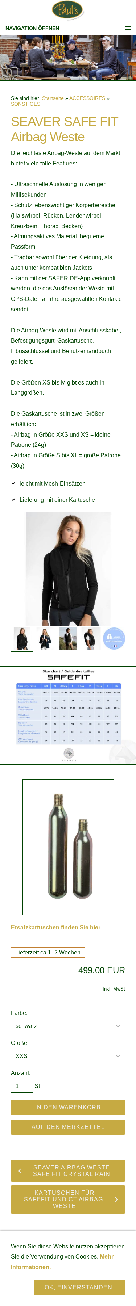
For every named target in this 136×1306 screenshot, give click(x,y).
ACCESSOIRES (87, 98)
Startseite (53, 98)
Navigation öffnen (32, 28)
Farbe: (19, 1013)
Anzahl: (20, 1073)
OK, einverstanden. (79, 1287)
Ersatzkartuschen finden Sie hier (55, 927)
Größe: (20, 1043)
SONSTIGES (25, 104)
